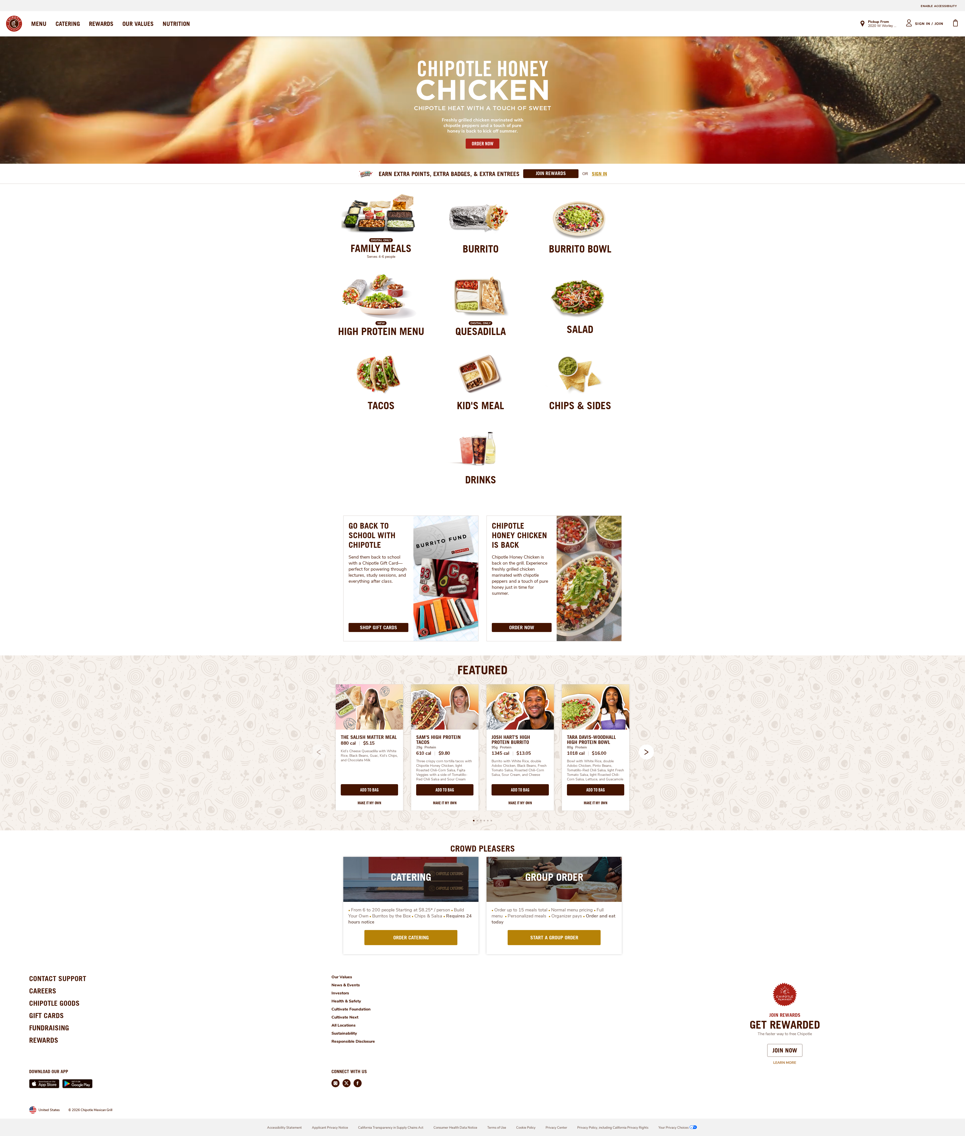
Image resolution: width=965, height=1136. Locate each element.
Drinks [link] (480, 480)
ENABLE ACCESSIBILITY (939, 6)
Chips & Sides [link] (580, 405)
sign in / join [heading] (929, 23)
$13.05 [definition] (523, 753)
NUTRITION (176, 23)
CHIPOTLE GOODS (54, 1003)
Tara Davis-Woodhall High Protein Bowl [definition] (591, 740)
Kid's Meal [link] (480, 405)
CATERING (68, 23)
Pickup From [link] (878, 21)
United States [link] (49, 1110)
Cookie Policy (526, 1127)
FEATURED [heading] (482, 670)
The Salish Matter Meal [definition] (369, 737)
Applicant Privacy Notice (330, 1127)
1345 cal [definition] (500, 753)
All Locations (343, 1025)
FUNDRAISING (49, 1028)
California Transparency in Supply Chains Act (390, 1127)
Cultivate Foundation (351, 1009)
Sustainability (344, 1033)
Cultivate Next (344, 1017)
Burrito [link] (481, 249)
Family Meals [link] (381, 248)
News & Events (345, 985)
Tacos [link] (381, 405)
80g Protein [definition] (577, 747)
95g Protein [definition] (501, 747)
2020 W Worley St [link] (882, 26)
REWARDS (101, 23)
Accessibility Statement (284, 1127)
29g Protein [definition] (426, 747)
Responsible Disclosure (353, 1041)
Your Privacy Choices (673, 1127)
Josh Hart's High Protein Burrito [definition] (511, 740)
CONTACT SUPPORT (57, 978)
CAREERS (42, 991)
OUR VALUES (138, 23)
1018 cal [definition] (576, 753)
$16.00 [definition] (599, 753)
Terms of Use (496, 1127)
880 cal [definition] (348, 743)
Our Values (341, 977)
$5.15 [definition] (369, 743)
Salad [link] (580, 329)
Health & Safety (346, 1001)
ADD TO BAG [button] (369, 789)
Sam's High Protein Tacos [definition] (438, 740)
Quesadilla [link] (480, 331)
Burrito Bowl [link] (580, 249)
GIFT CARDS (46, 1015)
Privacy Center (556, 1127)
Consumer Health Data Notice (455, 1127)
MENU (38, 23)
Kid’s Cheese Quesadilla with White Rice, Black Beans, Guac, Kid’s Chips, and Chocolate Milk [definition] (369, 756)
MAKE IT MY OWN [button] (369, 803)
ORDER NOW (482, 144)
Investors (340, 993)
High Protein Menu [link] (381, 331)
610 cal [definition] (423, 753)
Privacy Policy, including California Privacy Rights (612, 1127)
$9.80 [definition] (444, 753)
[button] (646, 752)
